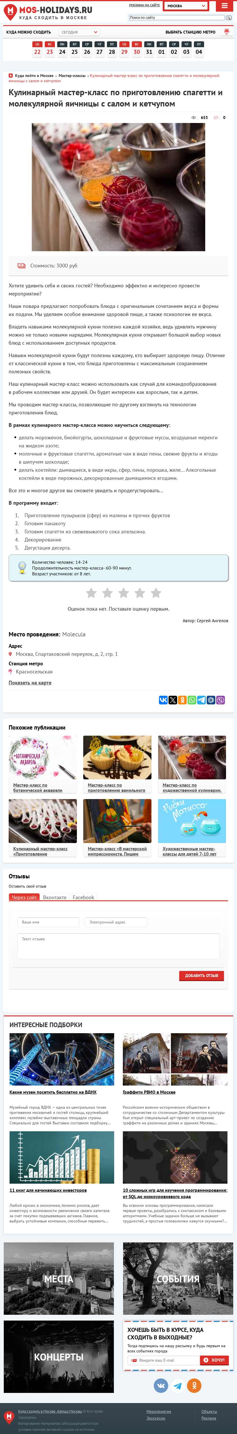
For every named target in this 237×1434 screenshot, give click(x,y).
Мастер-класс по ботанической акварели (37, 787)
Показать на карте (30, 682)
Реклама (208, 1418)
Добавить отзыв (201, 975)
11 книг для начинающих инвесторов (48, 1190)
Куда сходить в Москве (53, 18)
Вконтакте (54, 897)
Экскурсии (156, 1418)
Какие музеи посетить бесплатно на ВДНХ (53, 1092)
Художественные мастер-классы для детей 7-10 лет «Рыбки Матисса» (189, 854)
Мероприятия (159, 1411)
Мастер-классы (72, 75)
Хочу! (218, 1360)
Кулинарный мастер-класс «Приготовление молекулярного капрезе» (40, 854)
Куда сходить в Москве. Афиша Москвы (50, 1411)
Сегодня (69, 32)
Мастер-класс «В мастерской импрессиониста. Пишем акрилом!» (117, 854)
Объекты (209, 1411)
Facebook (83, 897)
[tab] (24, 896)
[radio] (89, 594)
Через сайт (24, 897)
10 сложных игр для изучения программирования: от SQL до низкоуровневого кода (175, 1193)
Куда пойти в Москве (34, 75)
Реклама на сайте (144, 5)
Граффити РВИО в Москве (149, 1092)
